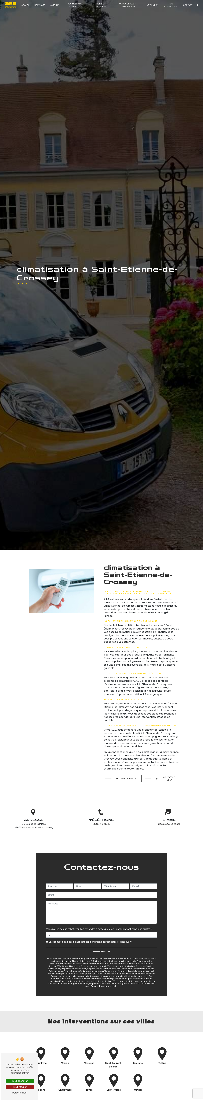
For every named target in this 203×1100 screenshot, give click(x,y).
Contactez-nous (169, 778)
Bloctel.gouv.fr (122, 983)
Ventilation (152, 5)
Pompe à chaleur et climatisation (127, 5)
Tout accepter (20, 1080)
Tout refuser (20, 1086)
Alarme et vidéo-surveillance (76, 5)
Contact (187, 5)
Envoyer (105, 951)
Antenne (54, 5)
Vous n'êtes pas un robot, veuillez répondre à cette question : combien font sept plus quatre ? (99, 928)
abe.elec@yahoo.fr (169, 824)
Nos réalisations (170, 5)
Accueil (25, 5)
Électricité (39, 5)
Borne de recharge (101, 5)
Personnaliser (19, 1092)
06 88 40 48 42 (101, 824)
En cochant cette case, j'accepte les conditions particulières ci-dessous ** (91, 941)
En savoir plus (128, 779)
